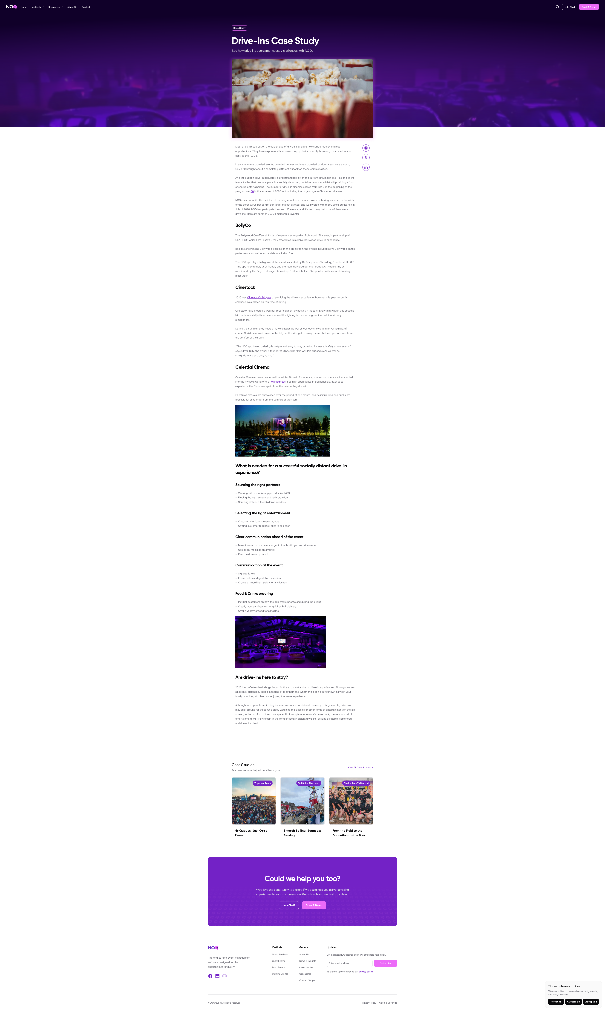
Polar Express (278, 381)
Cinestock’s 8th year (259, 297)
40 (252, 191)
